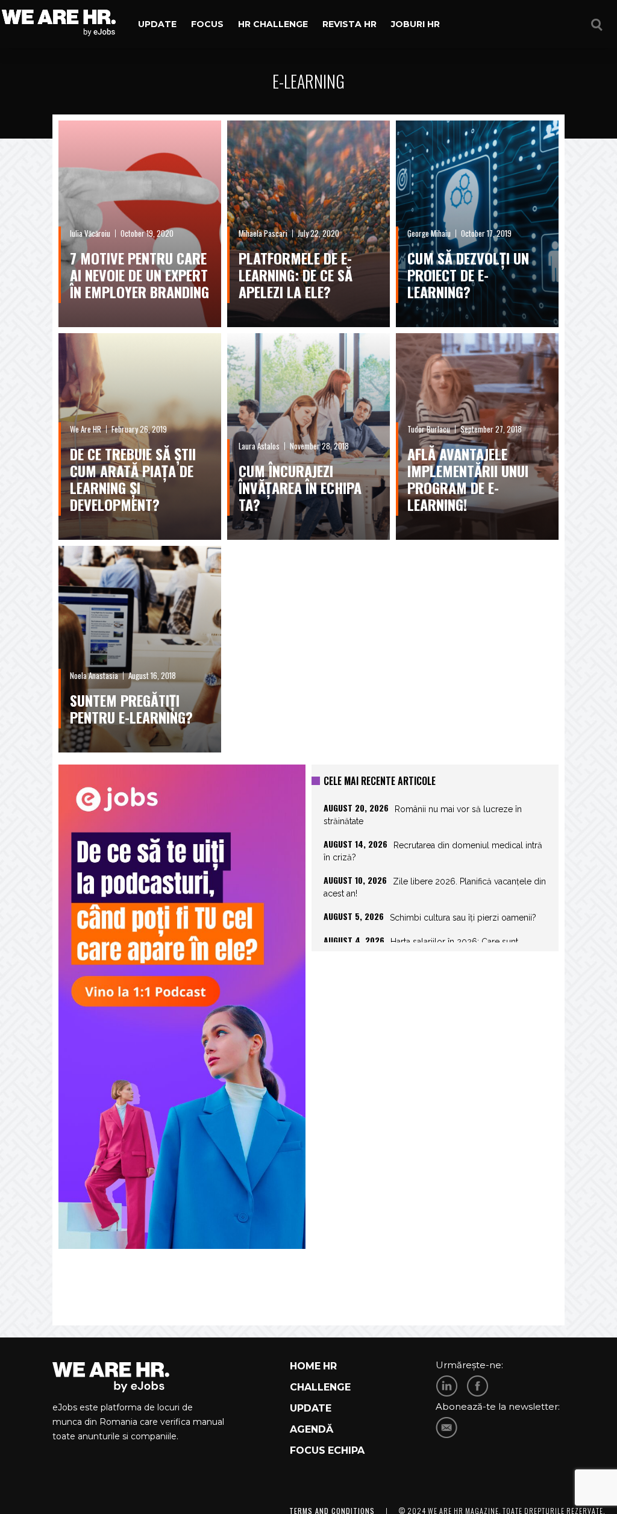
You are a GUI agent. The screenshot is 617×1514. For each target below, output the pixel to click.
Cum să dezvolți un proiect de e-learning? (468, 274)
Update (157, 24)
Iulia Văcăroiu (90, 233)
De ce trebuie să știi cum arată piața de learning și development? (133, 479)
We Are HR (85, 429)
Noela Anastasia (94, 675)
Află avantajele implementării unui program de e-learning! (467, 479)
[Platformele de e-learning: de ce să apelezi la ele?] (308, 223)
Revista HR (349, 24)
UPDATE (310, 1408)
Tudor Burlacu (428, 429)
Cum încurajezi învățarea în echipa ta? (300, 487)
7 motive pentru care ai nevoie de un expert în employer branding (139, 274)
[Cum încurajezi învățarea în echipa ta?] (308, 436)
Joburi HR (415, 24)
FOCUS (307, 1450)
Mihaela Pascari (263, 233)
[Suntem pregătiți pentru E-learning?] (139, 649)
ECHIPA (346, 1450)
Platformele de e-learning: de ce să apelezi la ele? (295, 274)
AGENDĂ (311, 1429)
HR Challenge (273, 24)
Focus (207, 24)
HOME (305, 1366)
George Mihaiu (429, 233)
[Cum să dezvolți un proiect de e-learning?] (477, 223)
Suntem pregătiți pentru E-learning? (131, 708)
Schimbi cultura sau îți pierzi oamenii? (463, 917)
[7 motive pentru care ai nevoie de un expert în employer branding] (139, 223)
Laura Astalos (259, 446)
